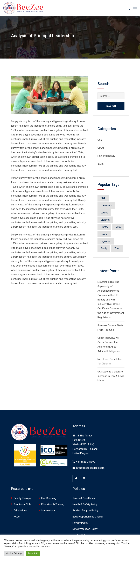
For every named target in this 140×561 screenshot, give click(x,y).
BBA (103, 198)
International (48, 510)
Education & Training (52, 504)
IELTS (100, 163)
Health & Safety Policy (85, 504)
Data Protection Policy (85, 528)
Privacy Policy (80, 522)
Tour (117, 248)
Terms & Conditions (84, 498)
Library (104, 227)
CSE (99, 139)
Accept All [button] (33, 553)
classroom (106, 205)
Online (104, 234)
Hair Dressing (48, 498)
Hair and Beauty (106, 155)
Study (104, 248)
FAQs (17, 516)
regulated (106, 241)
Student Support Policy (85, 510)
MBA (118, 227)
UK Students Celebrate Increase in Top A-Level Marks (110, 376)
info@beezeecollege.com (89, 467)
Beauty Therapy (22, 498)
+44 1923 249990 (85, 461)
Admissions (20, 510)
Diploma (105, 219)
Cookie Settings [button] (14, 553)
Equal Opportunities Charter (88, 516)
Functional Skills (23, 504)
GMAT (100, 147)
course (104, 212)
